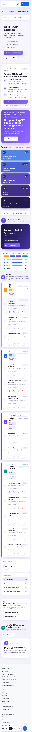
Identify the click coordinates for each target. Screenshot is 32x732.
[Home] (6, 11)
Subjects (11, 11)
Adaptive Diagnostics (19, 17)
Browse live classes (10, 612)
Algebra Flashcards (7, 674)
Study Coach (5, 701)
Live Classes (5, 682)
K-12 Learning (6, 725)
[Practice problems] (23, 312)
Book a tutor (12, 139)
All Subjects (5, 671)
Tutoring (6, 17)
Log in (17, 4)
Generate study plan (14, 52)
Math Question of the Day (9, 679)
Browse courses (9, 616)
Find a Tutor (5, 717)
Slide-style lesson (13, 240)
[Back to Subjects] (3, 11)
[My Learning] (11, 728)
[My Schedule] (19, 728)
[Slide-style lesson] (14, 312)
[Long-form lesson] (9, 312)
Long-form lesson (10, 245)
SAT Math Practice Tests (8, 677)
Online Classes (6, 722)
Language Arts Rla (20, 213)
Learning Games (6, 709)
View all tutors (7, 635)
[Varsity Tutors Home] (4, 4)
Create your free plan (14, 102)
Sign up (26, 4)
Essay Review (5, 704)
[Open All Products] (25, 728)
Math (7, 213)
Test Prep (4, 719)
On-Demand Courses (8, 685)
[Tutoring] (15, 728)
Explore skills (12, 58)
